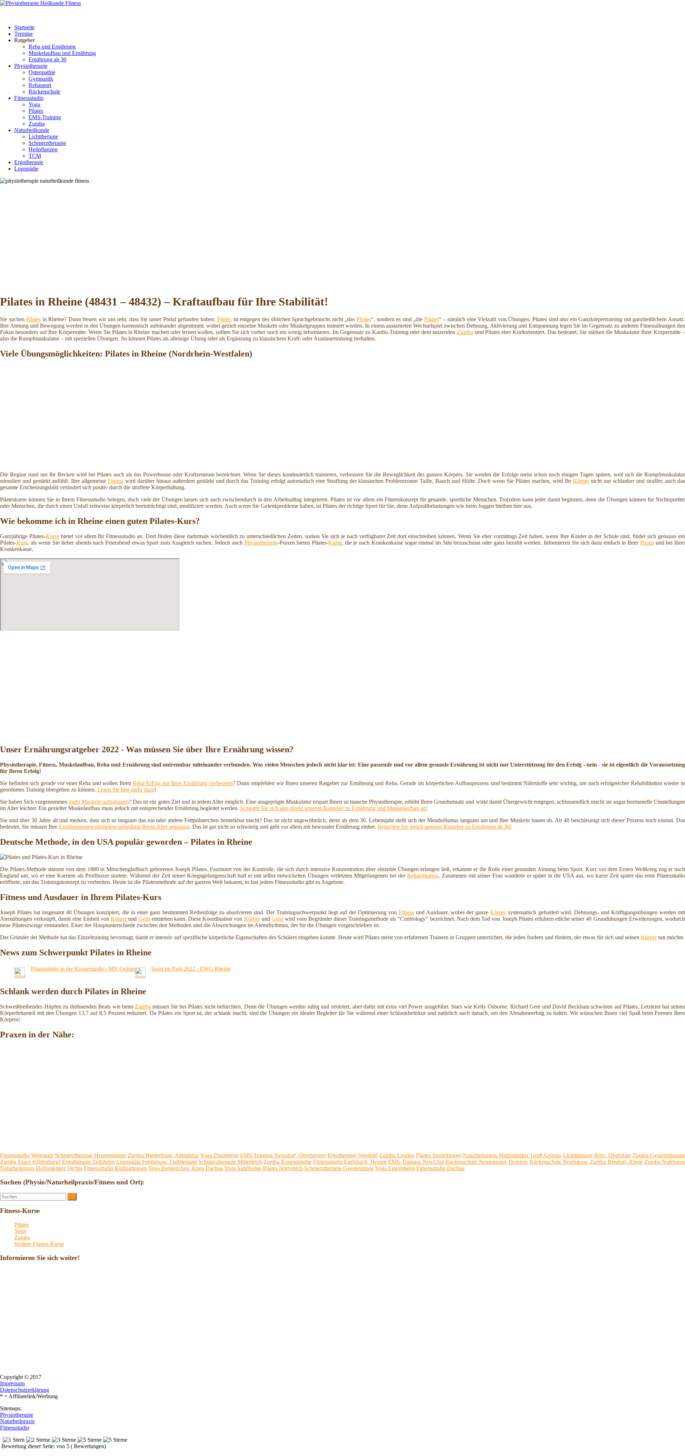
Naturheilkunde (31, 130)
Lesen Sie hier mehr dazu (125, 790)
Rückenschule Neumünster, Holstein (486, 1162)
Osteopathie (42, 72)
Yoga (34, 104)
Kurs (21, 543)
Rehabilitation (422, 876)
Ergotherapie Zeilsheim (88, 1162)
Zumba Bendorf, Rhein (616, 1162)
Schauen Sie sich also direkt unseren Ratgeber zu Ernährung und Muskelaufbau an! (334, 808)
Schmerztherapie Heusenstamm (90, 1155)
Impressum (12, 1383)
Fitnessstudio (29, 98)
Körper (581, 481)
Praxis (647, 543)
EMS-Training (45, 117)
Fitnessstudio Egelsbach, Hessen (350, 1162)
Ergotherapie (28, 162)
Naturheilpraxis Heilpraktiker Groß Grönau (512, 1155)
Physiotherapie (30, 66)
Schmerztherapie (47, 143)
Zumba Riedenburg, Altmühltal (163, 1155)
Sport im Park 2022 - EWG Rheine (190, 969)
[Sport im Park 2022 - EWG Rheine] (140, 976)
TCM (35, 156)
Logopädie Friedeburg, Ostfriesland (156, 1162)
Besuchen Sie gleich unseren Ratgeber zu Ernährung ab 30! (444, 827)
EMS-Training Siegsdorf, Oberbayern (283, 1155)
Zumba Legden (396, 1155)
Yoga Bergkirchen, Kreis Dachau (185, 1168)
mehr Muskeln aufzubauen (99, 802)
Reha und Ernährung (52, 47)
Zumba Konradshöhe (287, 1162)
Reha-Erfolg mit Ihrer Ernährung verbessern (183, 783)
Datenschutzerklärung (24, 1390)
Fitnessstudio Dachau (440, 1168)
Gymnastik (41, 79)
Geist (144, 919)
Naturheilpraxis (17, 1421)
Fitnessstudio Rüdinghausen (115, 1168)
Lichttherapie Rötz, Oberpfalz (597, 1155)
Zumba (37, 124)
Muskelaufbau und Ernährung (62, 53)
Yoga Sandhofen (243, 1168)
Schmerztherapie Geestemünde (339, 1168)
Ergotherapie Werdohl (352, 1155)
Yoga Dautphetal (219, 1155)
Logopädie (26, 169)
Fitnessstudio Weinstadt (26, 1155)
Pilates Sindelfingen (438, 1155)
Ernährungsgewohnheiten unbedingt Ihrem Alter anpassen (124, 827)
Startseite (24, 27)
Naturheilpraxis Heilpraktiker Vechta (41, 1168)
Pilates (36, 111)
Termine (23, 34)
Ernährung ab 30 (47, 59)
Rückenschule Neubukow (558, 1162)
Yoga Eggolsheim (395, 1168)
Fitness (115, 481)
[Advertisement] (219, 238)
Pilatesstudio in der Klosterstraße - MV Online (83, 969)
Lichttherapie (43, 136)
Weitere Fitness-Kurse (39, 1244)
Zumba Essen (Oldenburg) (30, 1162)
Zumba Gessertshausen (659, 1155)
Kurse (52, 536)
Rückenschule (44, 92)
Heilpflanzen (43, 149)
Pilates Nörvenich (283, 1168)
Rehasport (40, 85)
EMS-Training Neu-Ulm (416, 1162)
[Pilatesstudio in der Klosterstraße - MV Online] (19, 976)
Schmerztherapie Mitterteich (230, 1162)
